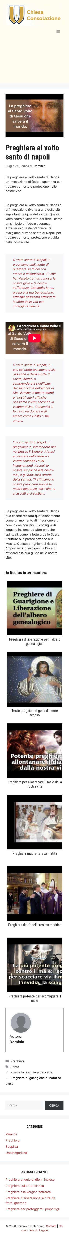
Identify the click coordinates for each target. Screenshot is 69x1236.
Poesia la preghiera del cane (31, 1072)
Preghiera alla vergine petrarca (28, 1192)
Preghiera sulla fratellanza (25, 1186)
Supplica (12, 1146)
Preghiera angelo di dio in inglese (30, 1179)
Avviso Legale (39, 1230)
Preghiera (17, 1061)
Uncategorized (16, 1153)
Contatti (51, 1226)
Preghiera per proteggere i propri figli (33, 1209)
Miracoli (11, 1134)
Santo (14, 1067)
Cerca (54, 1105)
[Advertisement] (34, 63)
